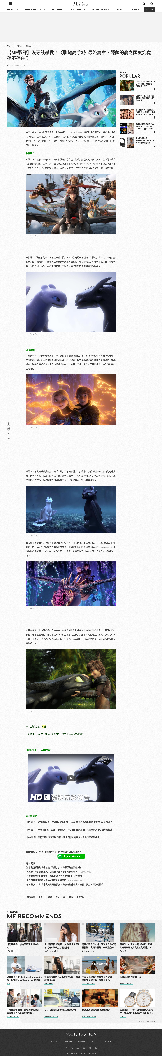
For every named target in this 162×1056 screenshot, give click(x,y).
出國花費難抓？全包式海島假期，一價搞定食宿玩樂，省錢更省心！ (99, 978)
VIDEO (135, 10)
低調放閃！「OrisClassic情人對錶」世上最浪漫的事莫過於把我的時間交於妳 (137, 1012)
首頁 (8, 46)
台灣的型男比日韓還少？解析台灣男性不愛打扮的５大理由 (54, 876)
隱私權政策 (67, 1041)
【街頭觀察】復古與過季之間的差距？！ (23, 946)
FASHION (11, 10)
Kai (8, 65)
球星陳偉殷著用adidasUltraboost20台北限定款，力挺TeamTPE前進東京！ (24, 979)
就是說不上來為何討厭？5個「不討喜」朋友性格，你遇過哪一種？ (145, 84)
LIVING (119, 10)
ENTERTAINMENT (33, 10)
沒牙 (40, 897)
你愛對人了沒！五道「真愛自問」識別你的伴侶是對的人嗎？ (145, 98)
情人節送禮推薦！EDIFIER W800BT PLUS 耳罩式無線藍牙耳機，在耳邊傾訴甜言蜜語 (145, 140)
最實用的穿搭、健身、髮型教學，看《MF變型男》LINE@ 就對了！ (54, 852)
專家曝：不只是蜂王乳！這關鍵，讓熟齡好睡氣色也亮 (52, 872)
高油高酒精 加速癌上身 (130, 977)
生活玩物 (80, 897)
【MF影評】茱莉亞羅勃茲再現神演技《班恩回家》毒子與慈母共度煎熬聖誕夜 (63, 837)
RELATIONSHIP (99, 10)
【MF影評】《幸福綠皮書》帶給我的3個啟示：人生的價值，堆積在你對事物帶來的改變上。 (69, 822)
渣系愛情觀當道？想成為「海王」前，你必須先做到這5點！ (54, 867)
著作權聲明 (82, 1041)
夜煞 (57, 897)
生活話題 (18, 46)
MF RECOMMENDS (34, 917)
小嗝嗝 (49, 897)
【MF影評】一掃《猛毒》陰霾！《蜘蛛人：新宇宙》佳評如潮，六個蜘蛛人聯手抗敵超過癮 (69, 830)
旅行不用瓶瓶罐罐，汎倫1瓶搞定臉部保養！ (47, 880)
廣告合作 (95, 1041)
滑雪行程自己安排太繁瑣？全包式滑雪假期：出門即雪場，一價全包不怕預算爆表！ (99, 946)
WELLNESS (56, 10)
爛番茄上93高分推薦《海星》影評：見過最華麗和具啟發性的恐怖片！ (137, 946)
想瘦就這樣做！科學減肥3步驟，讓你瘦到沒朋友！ (62, 978)
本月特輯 (149, 10)
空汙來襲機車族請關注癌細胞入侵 (60, 1010)
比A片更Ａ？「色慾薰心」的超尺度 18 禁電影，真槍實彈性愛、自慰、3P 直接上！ (145, 112)
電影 (71, 897)
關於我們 (54, 1041)
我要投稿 (107, 1041)
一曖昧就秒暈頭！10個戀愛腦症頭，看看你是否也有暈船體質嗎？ (24, 1011)
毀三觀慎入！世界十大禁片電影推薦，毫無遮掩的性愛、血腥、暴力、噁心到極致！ (65, 884)
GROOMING (77, 10)
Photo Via (33, 236)
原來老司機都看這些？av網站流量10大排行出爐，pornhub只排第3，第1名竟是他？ (145, 126)
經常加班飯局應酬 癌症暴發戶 (96, 1010)
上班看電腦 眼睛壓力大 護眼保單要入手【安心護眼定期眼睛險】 (62, 946)
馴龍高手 (29, 46)
